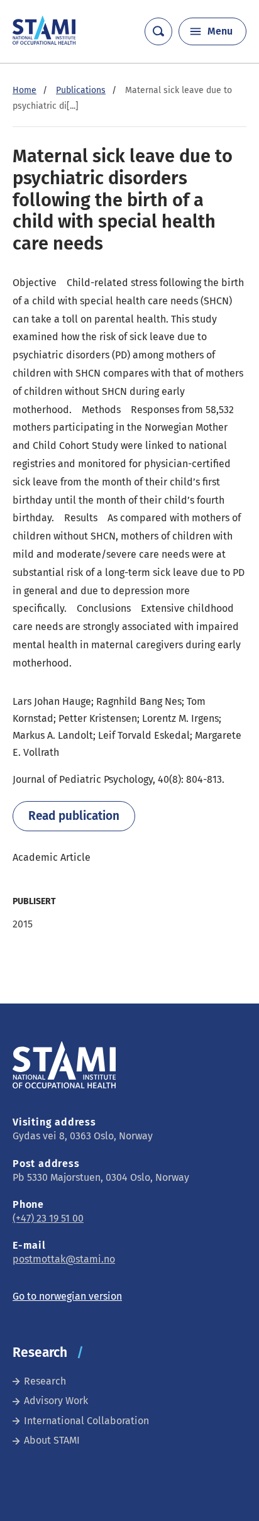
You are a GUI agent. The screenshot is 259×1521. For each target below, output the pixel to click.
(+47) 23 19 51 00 (48, 1218)
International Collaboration (86, 1421)
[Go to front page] (44, 41)
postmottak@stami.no (64, 1259)
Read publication (73, 816)
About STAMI (52, 1440)
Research (45, 1381)
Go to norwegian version (67, 1296)
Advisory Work (56, 1401)
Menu (220, 31)
